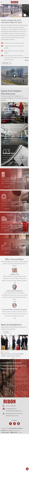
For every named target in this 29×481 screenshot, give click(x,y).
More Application (6, 248)
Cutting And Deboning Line (9, 222)
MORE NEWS (6, 332)
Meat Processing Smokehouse (10, 178)
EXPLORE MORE (6, 13)
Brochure (4, 372)
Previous (20, 15)
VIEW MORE (6, 186)
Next (25, 15)
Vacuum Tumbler (6, 200)
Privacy (20, 432)
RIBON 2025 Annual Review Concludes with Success (12, 355)
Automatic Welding (10, 111)
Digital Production (9, 132)
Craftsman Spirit (8, 153)
